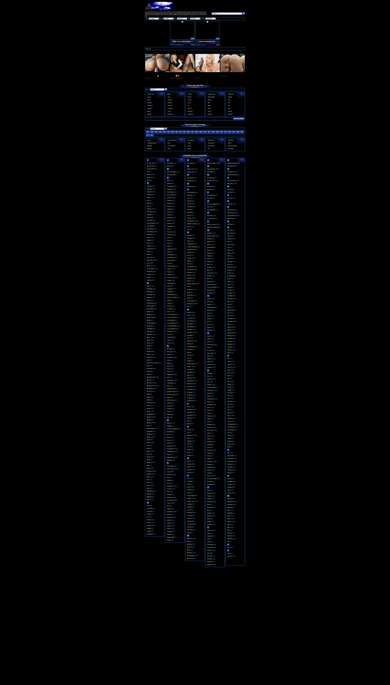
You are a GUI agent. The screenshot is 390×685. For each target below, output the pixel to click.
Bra (148, 454)
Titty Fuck (229, 183)
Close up (170, 105)
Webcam (230, 114)
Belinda (149, 148)
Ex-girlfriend (170, 449)
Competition (170, 254)
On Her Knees (211, 218)
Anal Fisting (150, 229)
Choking (169, 200)
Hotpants (189, 378)
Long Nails (190, 529)
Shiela (229, 143)
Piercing (209, 416)
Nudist (209, 319)
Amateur (149, 102)
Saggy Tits (210, 530)
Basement (149, 326)
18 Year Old (150, 166)
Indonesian (190, 409)
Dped (168, 397)
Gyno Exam (190, 186)
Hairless (189, 312)
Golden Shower (191, 284)
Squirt (228, 315)
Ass (148, 263)
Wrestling (229, 538)
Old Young (210, 344)
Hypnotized (190, 400)
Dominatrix (170, 383)
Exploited (169, 460)
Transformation (231, 424)
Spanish (229, 293)
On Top (209, 350)
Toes (228, 410)
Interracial (189, 415)
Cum (168, 311)
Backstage (150, 294)
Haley (189, 143)
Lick (188, 510)
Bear (148, 348)
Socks (229, 281)
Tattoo (229, 364)
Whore (229, 521)
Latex (188, 484)
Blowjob (149, 422)
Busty (148, 485)
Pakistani (209, 379)
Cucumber (170, 309)
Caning (149, 514)
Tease (229, 370)
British (169, 94)
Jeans (188, 438)
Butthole (149, 494)
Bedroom (149, 357)
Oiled (208, 341)
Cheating (169, 189)
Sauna (209, 541)
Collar (168, 246)
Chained (169, 183)
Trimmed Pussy (231, 215)
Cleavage (169, 226)
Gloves (189, 281)
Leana (189, 146)
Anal (148, 217)
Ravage (209, 496)
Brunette (149, 471)
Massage (189, 552)
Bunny (148, 477)
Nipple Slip (210, 310)
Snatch (229, 273)
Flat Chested (170, 195)
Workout (229, 533)
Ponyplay (209, 441)
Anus (148, 243)
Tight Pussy (230, 213)
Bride (148, 465)
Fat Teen (169, 489)
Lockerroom (190, 524)
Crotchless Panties (172, 297)
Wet (228, 510)
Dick (168, 366)
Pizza (208, 421)
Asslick (149, 277)
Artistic (148, 254)
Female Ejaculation (172, 429)
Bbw (148, 337)
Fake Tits (169, 474)
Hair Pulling (190, 321)
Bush (148, 482)
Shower (229, 239)
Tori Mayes (231, 148)
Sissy (228, 247)
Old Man (209, 233)
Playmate (209, 424)
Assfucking (150, 271)
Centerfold (150, 534)
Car (148, 517)
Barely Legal (150, 317)
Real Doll (209, 189)
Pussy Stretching (211, 478)
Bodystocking (150, 428)
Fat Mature (170, 486)
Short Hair (210, 215)
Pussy (208, 476)
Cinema (169, 212)
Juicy (188, 452)
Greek (188, 298)
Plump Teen (210, 430)
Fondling (189, 195)
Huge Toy (189, 386)
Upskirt (229, 473)
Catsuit (149, 531)
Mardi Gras (190, 295)
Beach (148, 343)
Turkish (229, 441)
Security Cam (210, 178)
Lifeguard (189, 512)
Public (209, 111)
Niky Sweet (211, 140)
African (149, 197)
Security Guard (211, 209)
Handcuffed (190, 326)
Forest (188, 209)
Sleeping (229, 261)
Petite (208, 407)
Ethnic (168, 443)
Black (148, 411)
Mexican (209, 253)
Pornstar (209, 450)
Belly (148, 366)
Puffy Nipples (210, 307)
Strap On (229, 204)
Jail (188, 432)
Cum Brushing (171, 174)
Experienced (170, 457)
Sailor (208, 533)
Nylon (208, 327)
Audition (149, 280)
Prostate (209, 464)
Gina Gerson (191, 140)
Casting (169, 100)
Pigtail (209, 419)
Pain (208, 376)
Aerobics (149, 194)
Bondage (149, 434)
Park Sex (209, 393)
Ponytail (209, 444)
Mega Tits (209, 241)
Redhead (209, 501)
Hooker (190, 108)
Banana (149, 311)
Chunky (169, 206)
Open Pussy (210, 353)
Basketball (150, 328)
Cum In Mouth (171, 323)
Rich (208, 510)
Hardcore (189, 332)
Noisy (208, 313)
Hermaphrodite (191, 346)
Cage (148, 505)
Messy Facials (211, 195)
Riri (209, 148)
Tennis (229, 375)
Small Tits (230, 267)
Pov (208, 456)
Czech (169, 111)
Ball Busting (150, 303)
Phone (209, 410)
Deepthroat (170, 357)
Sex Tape (209, 556)
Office (209, 105)
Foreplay (189, 206)
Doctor (169, 371)
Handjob (189, 329)
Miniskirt (209, 267)
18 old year (150, 94)
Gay (189, 102)
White (228, 518)
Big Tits (149, 391)
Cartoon (149, 520)
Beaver (149, 354)
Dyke (168, 417)
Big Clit (149, 380)
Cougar (169, 269)
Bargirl (148, 320)
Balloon (149, 300)
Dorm (168, 386)
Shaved (209, 559)
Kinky (188, 461)
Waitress (229, 499)
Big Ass (149, 266)
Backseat (149, 291)
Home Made (190, 363)
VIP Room (230, 224)
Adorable (149, 189)
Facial (168, 472)
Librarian (189, 507)
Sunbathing (230, 338)
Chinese (169, 102)
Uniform (230, 111)
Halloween (190, 324)
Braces (149, 457)
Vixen (228, 490)
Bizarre (149, 408)
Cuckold (169, 306)
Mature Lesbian (211, 224)
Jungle (189, 455)
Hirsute (189, 355)
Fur (188, 229)
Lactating (189, 481)
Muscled (209, 293)
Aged (148, 100)
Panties (209, 384)
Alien (148, 206)
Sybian (229, 352)
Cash (168, 97)
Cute (168, 340)
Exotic (168, 454)
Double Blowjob (171, 172)
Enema (169, 437)
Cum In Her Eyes (171, 317)
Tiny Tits (229, 401)
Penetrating (210, 399)
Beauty (149, 351)
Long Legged (190, 495)
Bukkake (149, 474)
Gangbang (190, 244)
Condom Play (170, 260)
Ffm (168, 506)
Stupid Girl (230, 189)
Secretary (209, 547)
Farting (169, 480)
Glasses (189, 275)
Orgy (208, 361)
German (189, 258)
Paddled (209, 373)
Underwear (230, 458)
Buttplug (149, 497)
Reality (209, 499)
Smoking (229, 270)
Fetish (168, 503)
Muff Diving (210, 186)
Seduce (209, 550)
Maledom (189, 544)
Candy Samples (171, 140)
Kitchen (189, 467)
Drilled (169, 403)
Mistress (209, 276)
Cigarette (169, 209)
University (230, 467)
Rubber (209, 521)
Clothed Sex (170, 234)
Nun (208, 321)
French (189, 97)
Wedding (229, 507)
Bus (148, 479)
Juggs (188, 449)
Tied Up (229, 393)
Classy (169, 220)
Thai (228, 381)
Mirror (208, 270)
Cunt (168, 334)
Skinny (229, 253)
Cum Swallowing (171, 326)
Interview (190, 111)
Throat (229, 387)
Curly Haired (170, 337)
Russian (210, 114)
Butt (148, 488)
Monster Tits (210, 284)
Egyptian (169, 426)
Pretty (208, 458)
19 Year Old (150, 169)
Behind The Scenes (152, 363)
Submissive (230, 333)
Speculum (230, 298)
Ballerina (149, 297)
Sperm (229, 301)
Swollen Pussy (231, 210)
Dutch (168, 411)
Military (209, 261)
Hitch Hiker (190, 349)
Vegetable (230, 481)
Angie (149, 140)
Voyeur (229, 493)
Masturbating (211, 97)
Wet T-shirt (230, 233)
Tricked (229, 435)
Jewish (189, 444)
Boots (148, 440)
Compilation (170, 257)
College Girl (170, 249)
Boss (148, 445)
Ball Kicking (150, 306)
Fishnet (169, 520)
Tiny (229, 102)
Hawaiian (189, 335)
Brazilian (149, 462)
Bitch (148, 405)
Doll (168, 377)
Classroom (170, 217)
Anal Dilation (150, 226)
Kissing (189, 464)
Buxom (149, 499)
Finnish (169, 514)
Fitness (169, 526)
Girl (188, 264)
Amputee (149, 214)
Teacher (230, 97)
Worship (229, 536)
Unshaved (230, 470)
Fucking (189, 218)
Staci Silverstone (232, 146)
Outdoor (209, 367)
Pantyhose (210, 390)
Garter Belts (190, 163)
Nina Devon (211, 143)
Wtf (228, 541)
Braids (148, 459)
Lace (188, 478)
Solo (228, 284)
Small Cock (230, 172)
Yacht (228, 553)
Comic (168, 252)
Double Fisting (171, 388)
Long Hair (189, 318)
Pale (208, 382)
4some (149, 177)
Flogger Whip (170, 537)
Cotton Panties (171, 266)
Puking (209, 473)
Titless (229, 404)
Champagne (170, 186)
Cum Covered (171, 277)
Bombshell (150, 431)
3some (149, 97)
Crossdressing (171, 294)
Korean (189, 472)
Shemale (209, 564)
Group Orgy (190, 301)
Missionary (210, 273)
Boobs (148, 437)
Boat (148, 425)
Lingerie (189, 518)
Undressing (230, 461)
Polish (209, 439)
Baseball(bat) (150, 323)
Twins (228, 447)
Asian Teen (150, 260)
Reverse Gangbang (212, 204)
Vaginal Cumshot (232, 174)
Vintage (229, 487)
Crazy (168, 286)
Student (229, 330)
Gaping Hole (190, 249)
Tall (228, 358)
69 (147, 180)
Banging (149, 314)
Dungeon (169, 408)
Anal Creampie (151, 223)
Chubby (169, 203)
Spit (228, 304)
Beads (148, 346)
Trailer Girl (230, 192)
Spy (228, 313)
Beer (148, 360)
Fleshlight (169, 531)
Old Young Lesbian (212, 227)
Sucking (229, 335)
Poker (208, 433)
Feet (168, 491)
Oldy (208, 347)
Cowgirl (169, 280)
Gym (188, 306)
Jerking (189, 441)
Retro (208, 504)
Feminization (170, 500)
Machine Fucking (191, 224)
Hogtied (189, 361)
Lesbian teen (211, 94)
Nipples (209, 304)
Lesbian (189, 498)
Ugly (228, 453)
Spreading (230, 310)
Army (148, 251)
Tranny (229, 421)
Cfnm (168, 180)
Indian (188, 406)
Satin (208, 539)
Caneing (149, 511)
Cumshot (169, 108)
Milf (209, 102)
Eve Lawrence (171, 146)
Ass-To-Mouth (150, 268)
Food (188, 198)
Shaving (209, 561)
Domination (170, 380)
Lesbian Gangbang (192, 246)
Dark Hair (169, 351)
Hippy (188, 352)
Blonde (149, 417)
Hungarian (190, 395)
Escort (168, 440)
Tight (228, 395)
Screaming (210, 544)
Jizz (188, 446)
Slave (228, 258)
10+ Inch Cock (151, 163)
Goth (188, 292)
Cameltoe (149, 508)
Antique (149, 240)
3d (147, 171)
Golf (188, 286)
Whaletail (229, 513)
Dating (169, 354)
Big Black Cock (151, 377)
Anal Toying (150, 231)
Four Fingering (191, 192)
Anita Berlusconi (151, 143)
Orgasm (209, 359)
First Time (169, 517)
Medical (209, 239)
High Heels (190, 341)
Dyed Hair (169, 414)
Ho (188, 358)
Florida (169, 540)
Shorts (229, 236)
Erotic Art (169, 166)
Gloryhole (189, 278)
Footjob (189, 201)
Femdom (169, 497)
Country (169, 272)
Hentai (189, 344)
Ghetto (189, 261)
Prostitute (209, 467)
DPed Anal (170, 163)
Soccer (229, 278)
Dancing (169, 349)
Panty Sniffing (211, 387)
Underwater (230, 455)
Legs (188, 492)
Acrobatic (149, 186)
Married (189, 547)
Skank (229, 250)
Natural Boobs (211, 169)
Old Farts (209, 198)
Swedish (229, 344)
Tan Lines (230, 198)
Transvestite (230, 430)
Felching (169, 494)
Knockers (189, 469)
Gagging (189, 238)
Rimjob (209, 516)
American (150, 105)
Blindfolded (150, 414)
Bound (148, 451)
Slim (228, 264)
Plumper (209, 427)
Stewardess (230, 318)
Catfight (149, 528)
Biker (148, 394)
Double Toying (171, 394)
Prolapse (209, 461)
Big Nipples (150, 388)
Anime (148, 237)
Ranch (209, 490)
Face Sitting (170, 466)
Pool (208, 447)
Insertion (189, 412)
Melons (209, 244)
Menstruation (210, 247)
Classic (169, 215)
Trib (228, 432)
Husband (189, 398)
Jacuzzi (189, 429)
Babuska (149, 146)
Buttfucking (150, 491)
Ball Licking (150, 309)
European (170, 114)
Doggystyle (170, 374)
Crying (169, 300)
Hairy (188, 315)
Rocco (209, 518)
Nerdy (208, 301)
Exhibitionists (170, 451)
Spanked (229, 296)
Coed (168, 243)
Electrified (169, 431)
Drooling (169, 406)
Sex (208, 553)
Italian (188, 423)
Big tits (149, 114)
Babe (148, 286)
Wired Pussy (230, 218)
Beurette (149, 371)
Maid (188, 541)
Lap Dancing (190, 178)
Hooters (189, 369)
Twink (228, 444)
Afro (148, 200)
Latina (188, 487)
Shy (228, 241)
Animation (149, 234)
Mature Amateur (211, 163)
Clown (168, 237)
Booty (148, 442)
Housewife (190, 381)
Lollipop (189, 527)
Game (188, 241)
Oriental (209, 364)
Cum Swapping (171, 328)
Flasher (190, 94)
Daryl (168, 143)
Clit (168, 229)
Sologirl (229, 287)
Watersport (230, 501)
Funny (189, 100)
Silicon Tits (230, 244)
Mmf (208, 278)
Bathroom (149, 334)
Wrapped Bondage (232, 163)
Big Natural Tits (151, 385)
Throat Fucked (231, 180)
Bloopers (149, 420)
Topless (229, 413)
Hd (188, 105)
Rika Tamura (211, 146)
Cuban (169, 303)
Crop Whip (170, 291)
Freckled (189, 212)
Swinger (229, 350)
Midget (209, 256)
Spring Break (230, 166)
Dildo (168, 369)
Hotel (188, 375)
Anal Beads (150, 220)
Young (229, 556)
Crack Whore (170, 283)
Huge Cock (190, 172)
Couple (169, 274)
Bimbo (148, 400)
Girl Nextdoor (190, 266)
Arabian (149, 108)
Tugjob (229, 438)
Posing (209, 453)
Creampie (169, 289)
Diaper (169, 363)
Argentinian (150, 249)
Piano (208, 413)
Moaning (209, 281)
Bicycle (149, 374)
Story (228, 324)
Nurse (208, 324)
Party (209, 108)
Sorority (229, 290)
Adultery (149, 192)
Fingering (169, 511)
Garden (189, 252)
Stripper (229, 327)
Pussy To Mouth (211, 287)
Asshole (149, 274)
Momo (189, 148)
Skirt (228, 256)
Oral (208, 356)
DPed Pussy (170, 400)
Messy (209, 250)
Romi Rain (231, 140)
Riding (209, 513)
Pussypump (210, 484)
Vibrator (229, 484)
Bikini (148, 397)
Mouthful (209, 290)
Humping (189, 392)
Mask (188, 550)
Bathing (149, 331)
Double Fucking (171, 391)
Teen (229, 100)
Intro (188, 421)
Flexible (169, 534)
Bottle (148, 448)
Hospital (189, 372)
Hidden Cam (190, 169)
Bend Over (150, 368)
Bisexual (149, 403)
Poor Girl (209, 207)
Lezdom (189, 504)
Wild (228, 527)
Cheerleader (170, 192)
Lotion (188, 532)
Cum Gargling (171, 320)
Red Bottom (210, 172)
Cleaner (169, 223)
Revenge (209, 507)
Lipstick (189, 521)
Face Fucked (170, 469)
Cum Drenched (171, 314)
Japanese (190, 114)
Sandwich (210, 536)
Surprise (229, 341)
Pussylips (209, 481)
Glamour (189, 272)
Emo (168, 434)
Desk (168, 360)
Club (168, 240)
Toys (229, 108)
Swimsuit (229, 347)
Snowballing (230, 276)
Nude (208, 316)
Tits (229, 105)
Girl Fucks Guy (191, 221)
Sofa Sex (229, 230)
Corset (169, 263)
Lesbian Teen (190, 501)
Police (209, 436)
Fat (168, 483)
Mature (210, 100)
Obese (209, 336)
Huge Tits (189, 383)
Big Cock (149, 383)
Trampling (230, 418)
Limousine (190, 515)
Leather (189, 490)
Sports (229, 307)
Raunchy (209, 493)
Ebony (168, 423)
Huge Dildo (190, 180)
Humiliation (190, 389)
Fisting (169, 523)
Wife (228, 524)
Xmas (228, 547)
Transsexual (230, 427)
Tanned (229, 361)
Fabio (169, 148)
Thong (229, 384)
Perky (208, 402)
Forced (189, 204)
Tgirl (228, 378)
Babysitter (149, 289)
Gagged (189, 235)
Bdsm (149, 111)
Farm (168, 477)
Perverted (209, 404)
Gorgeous (189, 289)
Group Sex (190, 303)
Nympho (209, 330)
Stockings (230, 94)
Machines (189, 538)
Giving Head (190, 269)
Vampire (229, 478)
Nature (209, 299)
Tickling (229, 390)
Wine (228, 530)
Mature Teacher (211, 236)
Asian (148, 257)
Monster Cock (211, 180)
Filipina (169, 509)
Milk (208, 264)
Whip (228, 516)
